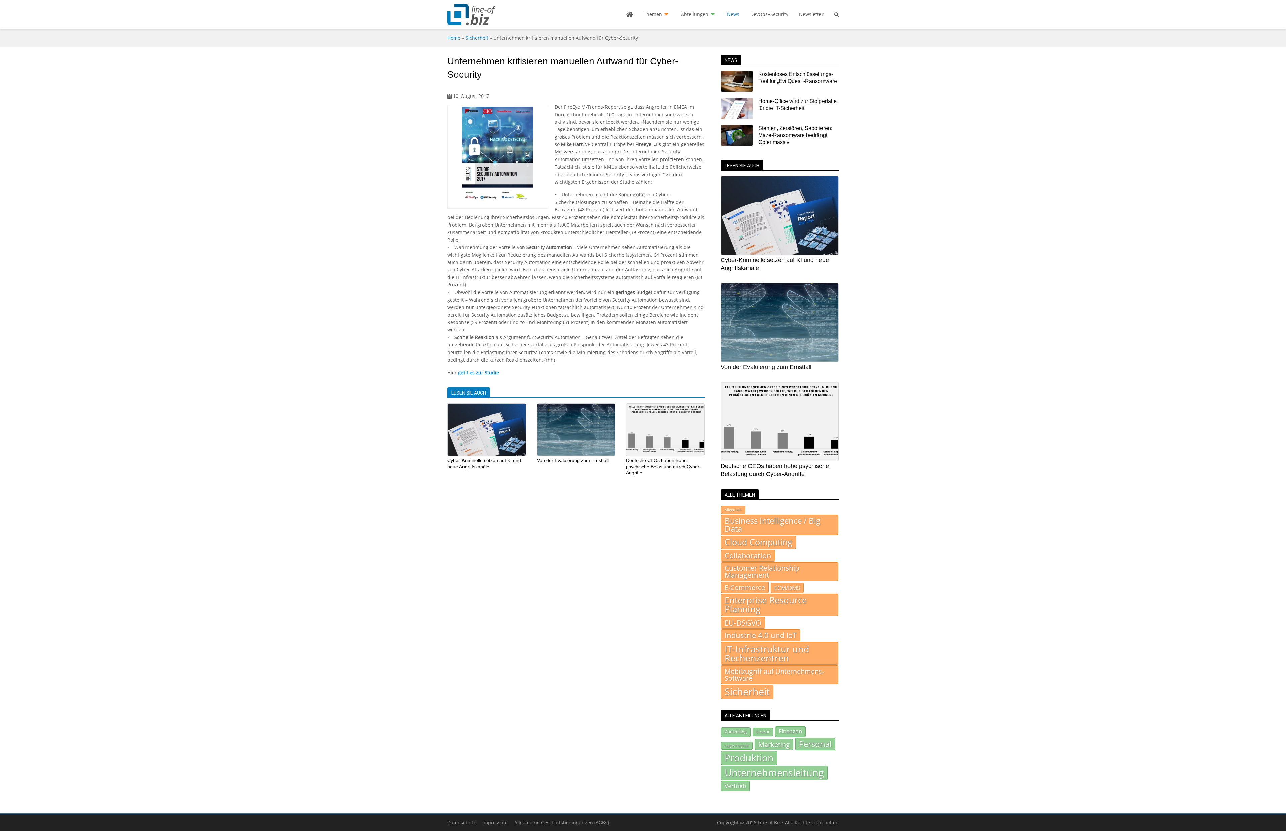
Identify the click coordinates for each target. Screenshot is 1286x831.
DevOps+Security (769, 14)
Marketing (774, 744)
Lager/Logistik (737, 745)
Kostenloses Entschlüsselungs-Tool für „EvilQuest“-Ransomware (797, 77)
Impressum (495, 822)
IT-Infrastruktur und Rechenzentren (767, 653)
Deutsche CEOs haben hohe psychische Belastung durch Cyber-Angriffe (663, 466)
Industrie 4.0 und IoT (761, 635)
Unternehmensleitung (774, 772)
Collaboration (748, 555)
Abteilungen (694, 14)
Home (453, 38)
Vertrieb (735, 786)
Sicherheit (477, 38)
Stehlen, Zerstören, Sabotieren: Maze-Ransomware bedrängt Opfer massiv (795, 135)
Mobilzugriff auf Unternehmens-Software (774, 674)
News (733, 14)
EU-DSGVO (743, 623)
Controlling (736, 732)
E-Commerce (745, 587)
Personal (815, 743)
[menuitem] (629, 14)
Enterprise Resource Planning (766, 604)
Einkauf (762, 731)
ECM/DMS (787, 588)
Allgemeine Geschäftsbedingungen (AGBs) (561, 822)
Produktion (749, 757)
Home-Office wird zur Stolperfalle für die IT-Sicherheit (797, 104)
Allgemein (733, 509)
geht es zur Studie (478, 372)
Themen (653, 14)
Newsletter (811, 14)
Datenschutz (461, 822)
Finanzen (790, 731)
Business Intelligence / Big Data (772, 524)
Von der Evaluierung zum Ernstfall (573, 460)
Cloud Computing (758, 542)
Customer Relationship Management (762, 571)
